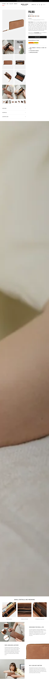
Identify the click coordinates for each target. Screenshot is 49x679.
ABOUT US (34, 4)
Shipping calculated (36, 19)
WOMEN (4, 3)
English (44, 4)
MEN (7, 3)
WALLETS (11, 3)
